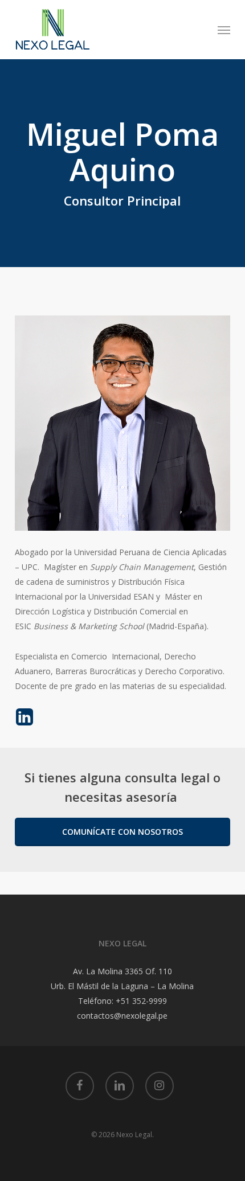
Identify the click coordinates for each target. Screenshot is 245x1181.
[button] (224, 29)
